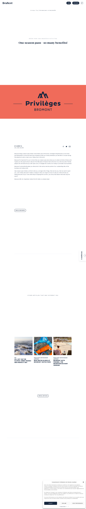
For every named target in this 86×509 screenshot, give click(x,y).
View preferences (77, 503)
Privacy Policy (63, 506)
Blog (37, 10)
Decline (64, 503)
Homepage (32, 10)
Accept (51, 503)
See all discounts (20, 210)
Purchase (75, 3)
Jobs (68, 3)
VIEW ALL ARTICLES (43, 395)
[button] (83, 482)
